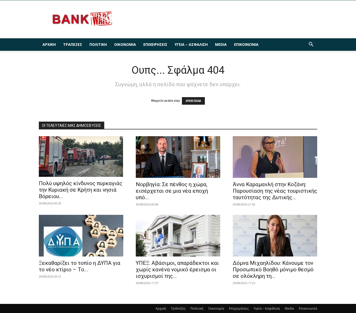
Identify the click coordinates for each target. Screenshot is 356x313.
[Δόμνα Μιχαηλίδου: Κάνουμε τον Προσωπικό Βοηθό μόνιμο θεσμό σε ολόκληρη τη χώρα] (275, 235)
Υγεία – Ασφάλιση (191, 44)
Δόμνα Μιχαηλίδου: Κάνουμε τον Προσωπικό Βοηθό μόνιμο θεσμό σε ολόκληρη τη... (273, 269)
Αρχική (49, 44)
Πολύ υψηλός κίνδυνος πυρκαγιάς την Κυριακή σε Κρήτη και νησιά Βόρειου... (80, 189)
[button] (311, 44)
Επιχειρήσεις (155, 44)
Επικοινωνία (246, 44)
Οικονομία (125, 44)
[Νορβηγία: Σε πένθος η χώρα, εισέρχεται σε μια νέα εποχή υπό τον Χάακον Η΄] (178, 157)
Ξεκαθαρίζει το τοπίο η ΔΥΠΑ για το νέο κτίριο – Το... (79, 266)
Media (221, 44)
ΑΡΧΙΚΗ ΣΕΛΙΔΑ (193, 101)
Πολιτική (98, 44)
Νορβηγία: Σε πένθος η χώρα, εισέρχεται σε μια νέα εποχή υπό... (172, 191)
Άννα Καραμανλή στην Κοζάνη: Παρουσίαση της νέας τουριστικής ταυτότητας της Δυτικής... (275, 191)
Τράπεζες (72, 44)
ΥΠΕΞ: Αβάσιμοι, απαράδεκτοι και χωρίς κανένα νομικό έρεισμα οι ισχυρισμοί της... (177, 269)
